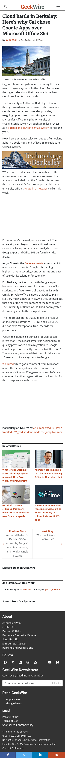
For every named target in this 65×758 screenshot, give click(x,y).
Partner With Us (11, 631)
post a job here (52, 589)
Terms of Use (10, 721)
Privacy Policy (10, 716)
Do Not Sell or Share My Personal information (26, 739)
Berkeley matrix (34, 263)
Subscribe (56, 683)
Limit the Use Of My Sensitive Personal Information (29, 743)
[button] (8, 755)
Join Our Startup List (14, 643)
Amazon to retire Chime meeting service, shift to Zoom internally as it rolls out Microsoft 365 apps (48, 512)
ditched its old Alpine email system (28, 127)
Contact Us (8, 627)
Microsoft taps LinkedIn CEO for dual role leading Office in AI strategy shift (48, 473)
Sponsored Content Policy (17, 725)
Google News (14, 703)
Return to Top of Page (16, 731)
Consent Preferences (13, 748)
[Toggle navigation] (58, 6)
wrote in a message (35, 188)
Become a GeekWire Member (19, 635)
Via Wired (8, 364)
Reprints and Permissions (17, 647)
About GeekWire (12, 623)
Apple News (13, 699)
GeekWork (28, 589)
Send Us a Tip (10, 639)
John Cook (11, 40)
